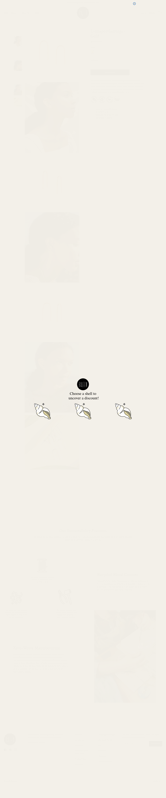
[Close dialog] (134, 3)
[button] (42, 411)
